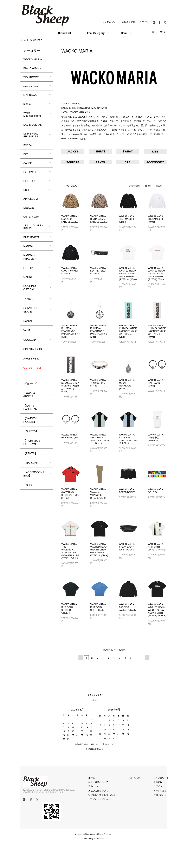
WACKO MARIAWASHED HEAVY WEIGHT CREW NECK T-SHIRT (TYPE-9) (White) (156, 273)
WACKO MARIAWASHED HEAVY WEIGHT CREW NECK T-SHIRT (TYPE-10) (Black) (99, 549)
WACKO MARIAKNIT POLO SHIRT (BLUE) (98, 607)
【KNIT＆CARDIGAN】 (31, 407)
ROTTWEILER (31, 172)
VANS (26, 330)
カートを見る (160, 790)
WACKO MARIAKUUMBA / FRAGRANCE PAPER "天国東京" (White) (70, 331)
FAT (25, 154)
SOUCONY (30, 339)
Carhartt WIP (31, 216)
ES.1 (26, 190)
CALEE (27, 163)
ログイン (143, 21)
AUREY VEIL (31, 358)
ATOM (137, 777)
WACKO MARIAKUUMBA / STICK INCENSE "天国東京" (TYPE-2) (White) (157, 331)
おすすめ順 (134, 185)
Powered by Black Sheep (94, 838)
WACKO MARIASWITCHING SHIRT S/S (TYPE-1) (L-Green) (99, 439)
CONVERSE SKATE (30, 309)
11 (141, 657)
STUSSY (28, 268)
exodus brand (31, 86)
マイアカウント (109, 21)
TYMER (28, 298)
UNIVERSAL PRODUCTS (30, 134)
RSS (130, 777)
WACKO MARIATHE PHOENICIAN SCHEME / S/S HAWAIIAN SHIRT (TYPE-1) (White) (70, 551)
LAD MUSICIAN (32, 124)
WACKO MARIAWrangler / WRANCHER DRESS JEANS (98, 493)
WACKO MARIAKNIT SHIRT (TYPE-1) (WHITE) (157, 546)
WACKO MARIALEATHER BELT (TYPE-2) (98, 270)
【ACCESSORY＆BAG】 (34, 473)
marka (27, 104)
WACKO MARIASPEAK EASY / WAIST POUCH (127, 546)
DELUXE (28, 207)
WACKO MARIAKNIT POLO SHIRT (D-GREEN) (69, 608)
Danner (27, 321)
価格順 (148, 185)
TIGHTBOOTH (31, 77)
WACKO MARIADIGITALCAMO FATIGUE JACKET (99, 218)
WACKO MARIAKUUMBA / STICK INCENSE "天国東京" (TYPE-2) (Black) (70, 385)
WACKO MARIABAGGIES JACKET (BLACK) (127, 607)
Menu (124, 33)
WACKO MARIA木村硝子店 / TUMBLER (155, 437)
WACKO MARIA (36, 40)
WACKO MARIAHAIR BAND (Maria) (155, 382)
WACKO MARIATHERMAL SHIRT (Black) (128, 218)
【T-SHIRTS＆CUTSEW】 (32, 442)
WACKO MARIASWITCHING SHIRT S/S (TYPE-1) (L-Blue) (128, 439)
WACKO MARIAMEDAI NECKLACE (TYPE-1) (127, 384)
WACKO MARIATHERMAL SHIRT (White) (157, 218)
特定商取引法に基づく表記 (101, 794)
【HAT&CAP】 (32, 463)
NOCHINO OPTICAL (29, 287)
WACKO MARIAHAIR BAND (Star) (70, 436)
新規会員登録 (128, 21)
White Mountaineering (32, 114)
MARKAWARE (31, 95)
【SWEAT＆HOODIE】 (30, 419)
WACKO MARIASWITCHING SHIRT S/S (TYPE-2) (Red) (70, 493)
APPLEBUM (30, 198)
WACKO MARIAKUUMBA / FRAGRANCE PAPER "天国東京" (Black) (99, 331)
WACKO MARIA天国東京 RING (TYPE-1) (98, 382)
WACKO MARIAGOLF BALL (155, 491)
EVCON (28, 145)
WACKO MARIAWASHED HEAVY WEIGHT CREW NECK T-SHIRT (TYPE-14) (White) (128, 273)
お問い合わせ (160, 794)
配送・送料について (98, 781)
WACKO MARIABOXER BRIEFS (127, 491)
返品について (95, 786)
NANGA (28, 246)
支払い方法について (98, 790)
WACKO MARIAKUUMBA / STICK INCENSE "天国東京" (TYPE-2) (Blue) (128, 331)
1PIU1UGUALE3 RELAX (33, 226)
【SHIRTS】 (30, 431)
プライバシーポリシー (99, 799)
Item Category (96, 33)
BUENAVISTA (31, 237)
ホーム (23, 40)
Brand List (64, 33)
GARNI (27, 277)
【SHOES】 (30, 485)
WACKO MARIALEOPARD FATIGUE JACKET (70, 218)
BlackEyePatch (32, 68)
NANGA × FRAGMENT (30, 256)
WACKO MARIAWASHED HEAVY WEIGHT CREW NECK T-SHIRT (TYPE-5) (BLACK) (157, 610)
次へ (147, 657)
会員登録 (157, 781)
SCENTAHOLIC (32, 349)
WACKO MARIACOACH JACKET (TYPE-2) (69, 270)
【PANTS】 (30, 453)
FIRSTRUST (30, 181)
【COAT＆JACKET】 (29, 394)
